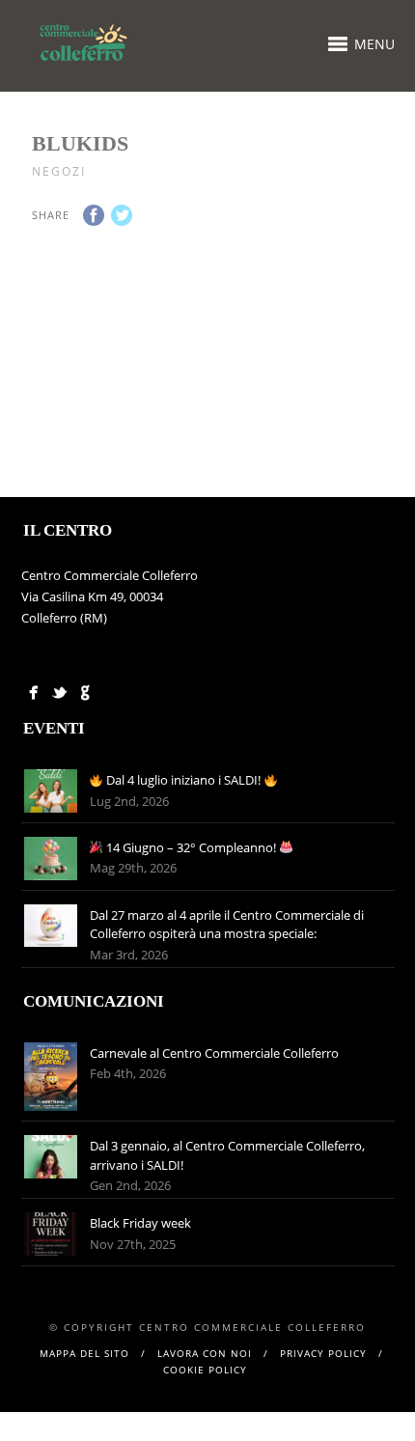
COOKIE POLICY (205, 1369)
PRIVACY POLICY (323, 1353)
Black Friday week (140, 1223)
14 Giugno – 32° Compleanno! (191, 847)
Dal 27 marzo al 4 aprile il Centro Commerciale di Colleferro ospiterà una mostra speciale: (227, 924)
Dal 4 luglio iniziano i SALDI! (183, 780)
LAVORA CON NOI (204, 1353)
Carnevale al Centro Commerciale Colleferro (216, 1053)
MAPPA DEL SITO (84, 1353)
